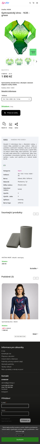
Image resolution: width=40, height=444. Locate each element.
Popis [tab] (5, 140)
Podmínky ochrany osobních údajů (12, 361)
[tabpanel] (20, 244)
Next (38, 214)
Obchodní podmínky (7, 364)
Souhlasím (20, 439)
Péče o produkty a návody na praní (12, 369)
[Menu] (37, 3)
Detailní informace (8, 91)
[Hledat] (30, 2)
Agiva (19, 171)
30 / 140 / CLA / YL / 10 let (20, 336)
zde (23, 431)
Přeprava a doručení (7, 356)
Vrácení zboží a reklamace (9, 359)
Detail (35, 334)
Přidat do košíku (12, 113)
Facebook (4, 389)
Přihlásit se (25, 420)
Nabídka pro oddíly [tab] (18, 140)
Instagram (4, 392)
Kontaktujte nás (6, 354)
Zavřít (34, 131)
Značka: (6, 9)
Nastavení (20, 435)
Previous (35, 214)
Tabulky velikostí (6, 367)
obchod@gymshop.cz (7, 383)
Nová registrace (5, 418)
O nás (3, 351)
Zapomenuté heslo (6, 421)
